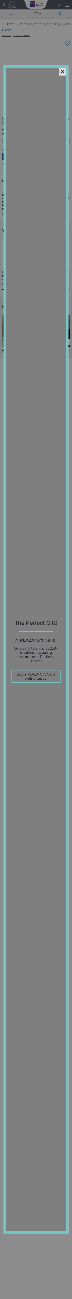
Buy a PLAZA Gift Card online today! (36, 676)
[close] (62, 72)
